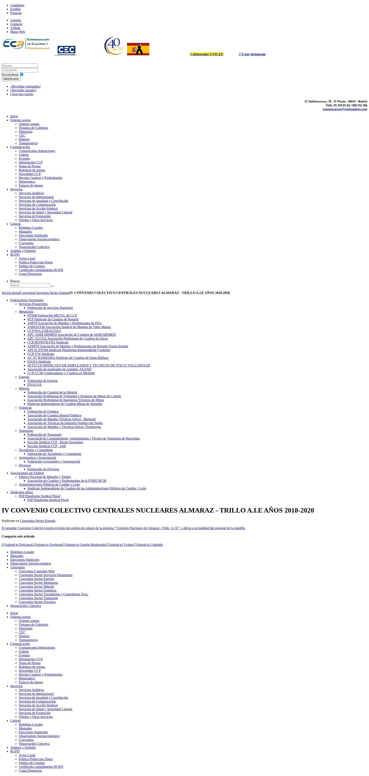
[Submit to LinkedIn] (148, 545)
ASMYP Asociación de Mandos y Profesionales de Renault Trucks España (77, 346)
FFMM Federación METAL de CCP (52, 315)
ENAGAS (34, 384)
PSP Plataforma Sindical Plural (39, 496)
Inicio (5, 293)
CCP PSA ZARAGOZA (44, 331)
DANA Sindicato (39, 361)
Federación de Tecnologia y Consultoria (54, 454)
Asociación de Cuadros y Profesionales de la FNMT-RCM (66, 480)
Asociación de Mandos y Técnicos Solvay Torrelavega (64, 427)
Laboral (14, 293)
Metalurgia (26, 311)
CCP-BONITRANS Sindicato (48, 342)
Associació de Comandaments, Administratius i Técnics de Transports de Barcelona (83, 438)
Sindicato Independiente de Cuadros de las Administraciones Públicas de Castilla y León (86, 488)
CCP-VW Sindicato (40, 354)
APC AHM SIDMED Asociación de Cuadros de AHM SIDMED (71, 334)
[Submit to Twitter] (119, 545)
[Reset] (52, 286)
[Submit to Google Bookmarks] (84, 545)
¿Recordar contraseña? (25, 86)
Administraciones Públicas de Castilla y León (49, 484)
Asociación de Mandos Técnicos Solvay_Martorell (61, 419)
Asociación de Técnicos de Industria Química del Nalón (65, 423)
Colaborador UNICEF (206, 54)
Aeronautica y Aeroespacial (37, 457)
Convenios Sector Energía (52, 293)
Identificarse (11, 78)
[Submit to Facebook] (47, 545)
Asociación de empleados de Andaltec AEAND (59, 369)
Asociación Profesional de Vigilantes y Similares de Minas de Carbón (74, 396)
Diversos (25, 465)
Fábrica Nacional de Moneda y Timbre (45, 477)
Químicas (25, 407)
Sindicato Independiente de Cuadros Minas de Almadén (64, 404)
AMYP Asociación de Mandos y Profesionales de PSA (64, 323)
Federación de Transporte (44, 434)
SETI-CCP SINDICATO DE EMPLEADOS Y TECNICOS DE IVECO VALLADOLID (88, 365)
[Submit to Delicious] (17, 545)
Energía (24, 377)
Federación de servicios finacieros (50, 308)
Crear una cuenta (21, 94)
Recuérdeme (10, 74)
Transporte (26, 431)
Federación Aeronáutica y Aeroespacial (53, 461)
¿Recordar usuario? (23, 90)
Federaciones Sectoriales (26, 300)
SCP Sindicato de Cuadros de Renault (52, 319)
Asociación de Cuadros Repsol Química (54, 415)
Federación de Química (43, 411)
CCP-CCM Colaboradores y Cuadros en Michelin (61, 373)
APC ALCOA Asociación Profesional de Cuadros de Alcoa (67, 338)
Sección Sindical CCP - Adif (46, 446)
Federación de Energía (42, 381)
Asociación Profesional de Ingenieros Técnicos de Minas (65, 400)
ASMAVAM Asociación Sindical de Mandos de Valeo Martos (69, 327)
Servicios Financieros (33, 304)
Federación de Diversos (43, 469)
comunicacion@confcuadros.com (345, 109)
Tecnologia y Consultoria (36, 450)
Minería (24, 388)
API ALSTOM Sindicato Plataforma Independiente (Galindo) (68, 350)
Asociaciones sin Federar (27, 473)
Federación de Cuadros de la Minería (52, 392)
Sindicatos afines (21, 492)
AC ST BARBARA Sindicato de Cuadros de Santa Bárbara (67, 358)
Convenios (27, 293)
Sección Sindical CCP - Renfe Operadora (55, 442)
